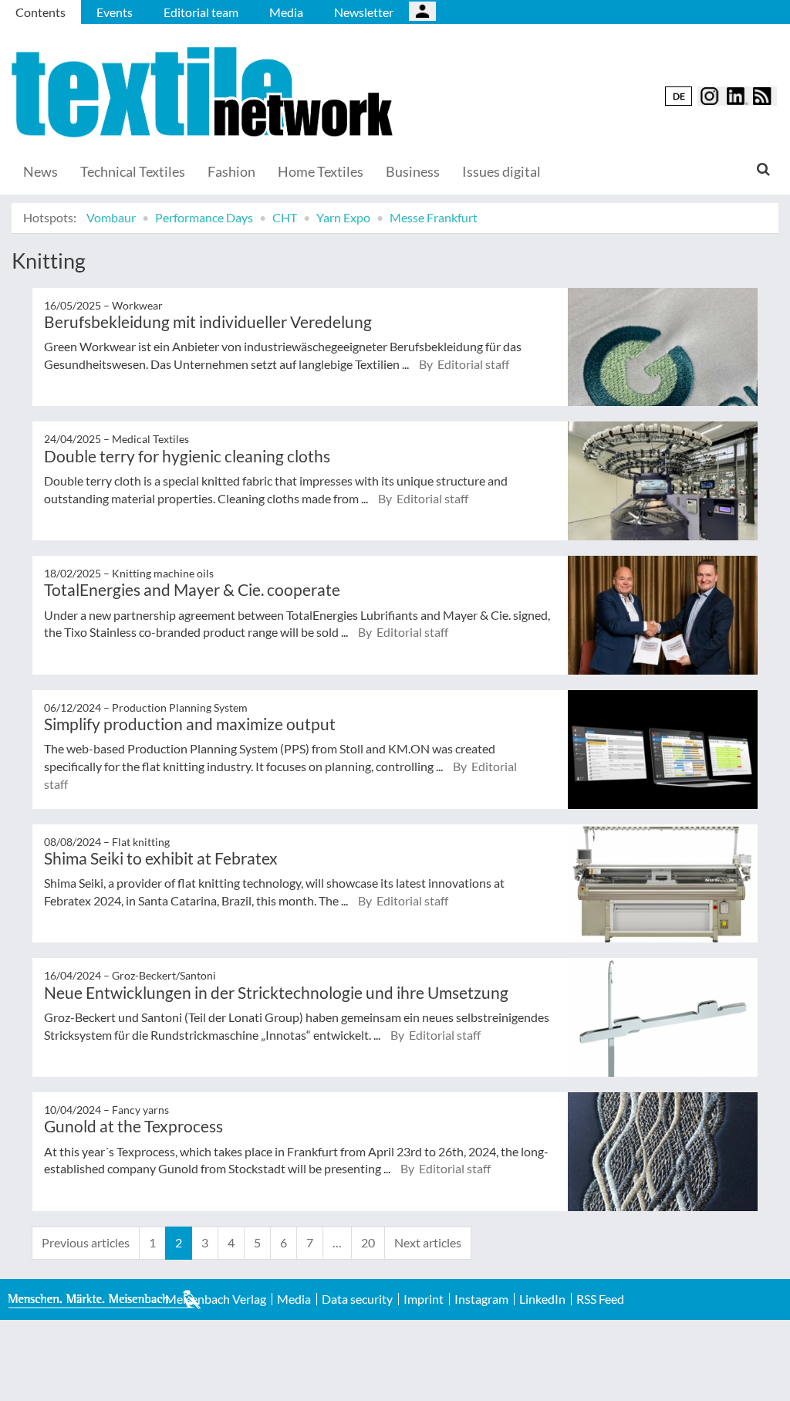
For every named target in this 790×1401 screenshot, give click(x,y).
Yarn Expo (343, 217)
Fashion (231, 171)
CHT (284, 217)
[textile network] (204, 92)
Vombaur (111, 217)
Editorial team (201, 12)
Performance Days (204, 217)
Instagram (481, 1299)
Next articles (427, 1242)
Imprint (423, 1299)
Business (413, 171)
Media (286, 12)
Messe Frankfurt (434, 217)
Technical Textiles (132, 171)
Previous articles (86, 1242)
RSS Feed (600, 1299)
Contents (40, 12)
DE (679, 96)
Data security (357, 1299)
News (40, 171)
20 (368, 1242)
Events (114, 12)
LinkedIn (542, 1299)
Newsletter (363, 12)
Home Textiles (320, 171)
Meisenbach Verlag (215, 1299)
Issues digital (501, 171)
